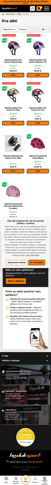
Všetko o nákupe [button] (11, 361)
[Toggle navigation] (32, 8)
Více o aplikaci (16, 281)
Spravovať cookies (17, 262)
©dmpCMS (25, 470)
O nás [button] (5, 356)
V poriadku (37, 262)
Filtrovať (23, 29)
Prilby (19, 14)
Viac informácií (32, 255)
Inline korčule (10, 14)
